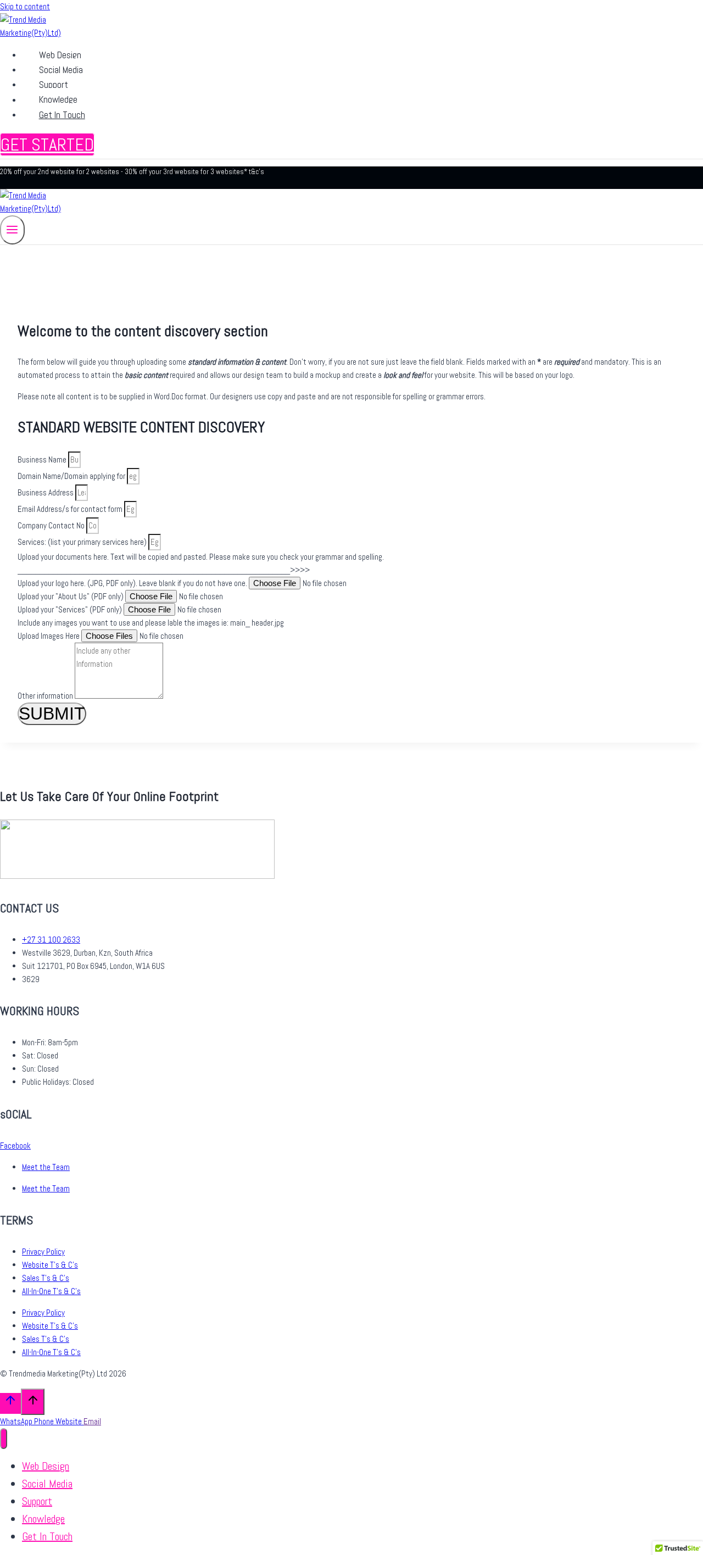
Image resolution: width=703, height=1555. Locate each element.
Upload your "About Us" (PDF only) (71, 596)
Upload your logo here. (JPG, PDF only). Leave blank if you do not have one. (133, 583)
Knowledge (58, 100)
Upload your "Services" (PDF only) (71, 609)
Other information (46, 695)
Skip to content (25, 6)
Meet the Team (46, 1167)
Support (53, 85)
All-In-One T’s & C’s (51, 1291)
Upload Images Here (49, 636)
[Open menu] (12, 229)
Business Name (43, 459)
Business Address (46, 492)
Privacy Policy (43, 1251)
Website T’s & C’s (50, 1264)
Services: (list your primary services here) (83, 542)
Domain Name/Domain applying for (72, 476)
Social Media (61, 70)
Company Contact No (52, 525)
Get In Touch (62, 115)
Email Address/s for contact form (71, 509)
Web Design (60, 55)
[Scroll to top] (10, 1403)
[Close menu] (3, 1439)
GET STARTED (47, 144)
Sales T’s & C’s (45, 1278)
